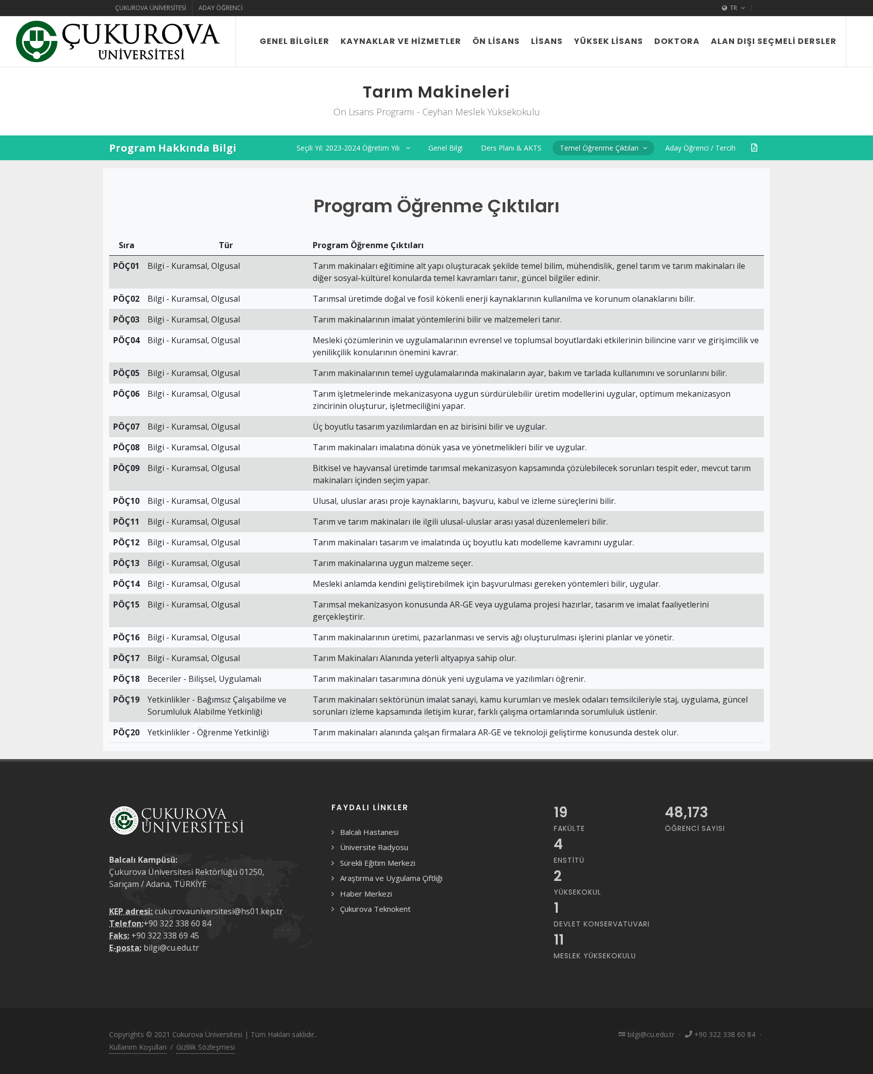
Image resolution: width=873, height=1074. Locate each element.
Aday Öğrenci (221, 8)
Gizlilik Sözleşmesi (205, 1047)
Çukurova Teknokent (375, 909)
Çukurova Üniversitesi (150, 8)
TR (734, 8)
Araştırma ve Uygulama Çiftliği (391, 878)
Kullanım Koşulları (138, 1047)
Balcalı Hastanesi (369, 832)
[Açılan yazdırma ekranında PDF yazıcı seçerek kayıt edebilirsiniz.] (754, 148)
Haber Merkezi (366, 894)
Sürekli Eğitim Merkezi (377, 863)
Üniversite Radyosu (374, 847)
